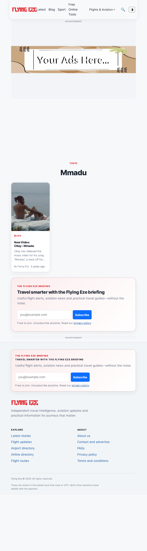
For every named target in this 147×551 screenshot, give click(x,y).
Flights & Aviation (101, 9)
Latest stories (21, 436)
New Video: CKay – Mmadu (24, 244)
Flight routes (20, 461)
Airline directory (22, 454)
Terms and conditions (92, 461)
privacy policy (82, 323)
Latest (41, 9)
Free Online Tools (73, 9)
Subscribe (82, 315)
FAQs (81, 448)
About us (83, 436)
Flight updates (21, 442)
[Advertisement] (73, 127)
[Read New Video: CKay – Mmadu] (30, 207)
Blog (52, 9)
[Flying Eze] (24, 9)
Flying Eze (23, 266)
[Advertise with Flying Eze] (73, 59)
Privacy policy (87, 454)
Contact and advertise (93, 442)
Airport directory (23, 448)
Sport (62, 9)
